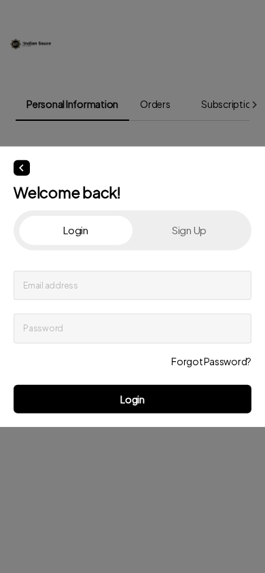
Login (132, 398)
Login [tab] (75, 229)
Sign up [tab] (189, 229)
